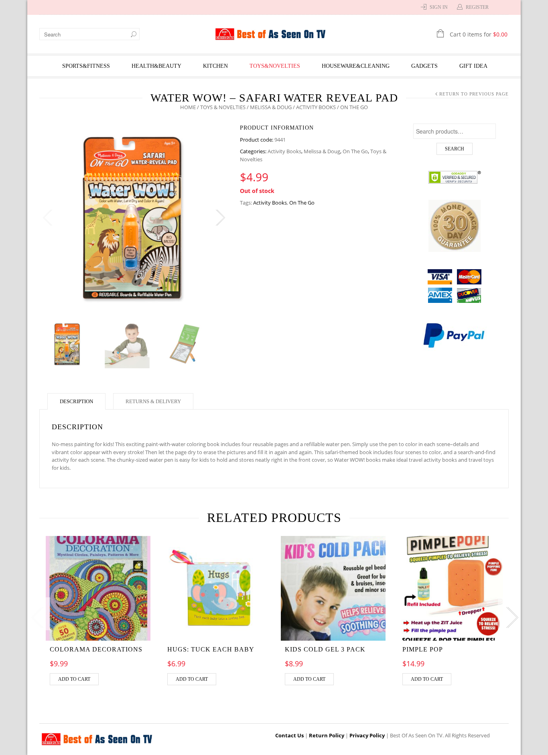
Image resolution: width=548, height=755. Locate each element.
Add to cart (74, 679)
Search (454, 149)
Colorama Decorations (96, 649)
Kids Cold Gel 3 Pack (325, 649)
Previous (47, 218)
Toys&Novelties (275, 66)
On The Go (355, 151)
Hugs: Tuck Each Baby (210, 649)
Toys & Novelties (223, 107)
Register (477, 7)
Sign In (439, 7)
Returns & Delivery (153, 401)
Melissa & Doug (271, 107)
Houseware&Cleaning (356, 66)
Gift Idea (473, 66)
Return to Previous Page (474, 93)
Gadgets (424, 66)
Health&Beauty (156, 66)
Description (76, 401)
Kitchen (215, 66)
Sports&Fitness (86, 66)
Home (188, 107)
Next (220, 218)
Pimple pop (422, 649)
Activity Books (316, 107)
